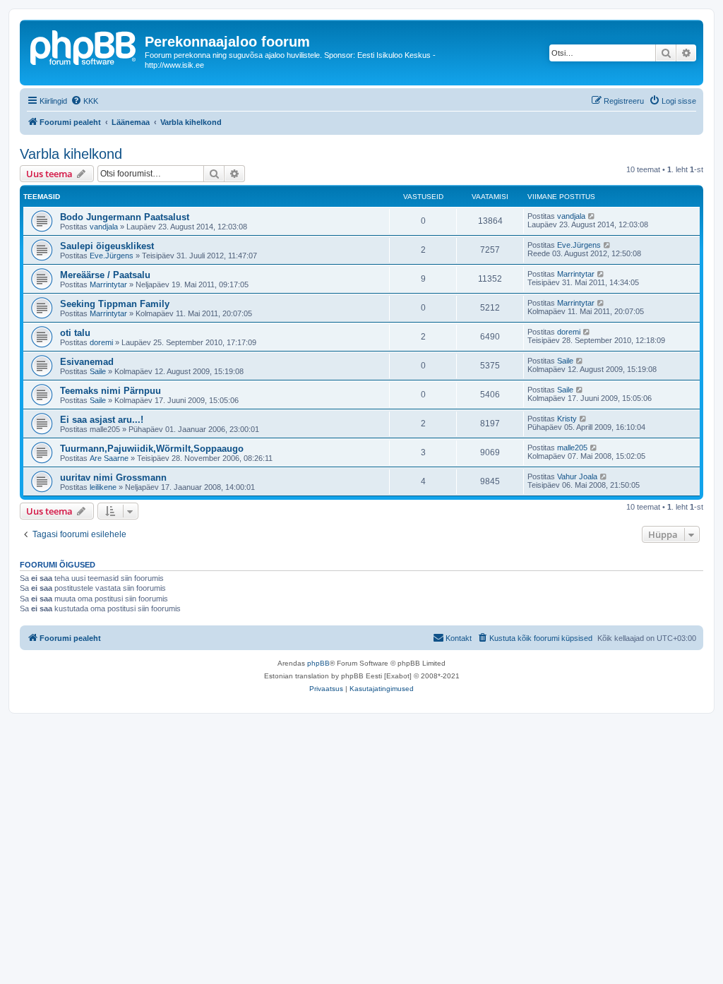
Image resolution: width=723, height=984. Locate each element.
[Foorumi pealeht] (84, 45)
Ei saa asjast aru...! (101, 419)
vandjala (104, 226)
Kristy (567, 418)
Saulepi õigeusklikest (107, 246)
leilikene (103, 487)
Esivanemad (87, 361)
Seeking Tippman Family (114, 304)
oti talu (75, 333)
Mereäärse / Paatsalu (105, 275)
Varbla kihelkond (71, 154)
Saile (98, 371)
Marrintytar (108, 284)
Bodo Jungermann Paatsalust (124, 217)
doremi (101, 342)
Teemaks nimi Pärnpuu (110, 390)
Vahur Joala (577, 476)
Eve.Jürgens (111, 255)
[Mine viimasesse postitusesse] (592, 216)
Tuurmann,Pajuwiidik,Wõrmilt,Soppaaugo (152, 448)
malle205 (572, 447)
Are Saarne (109, 458)
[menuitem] (84, 100)
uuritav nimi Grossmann (113, 477)
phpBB (318, 663)
